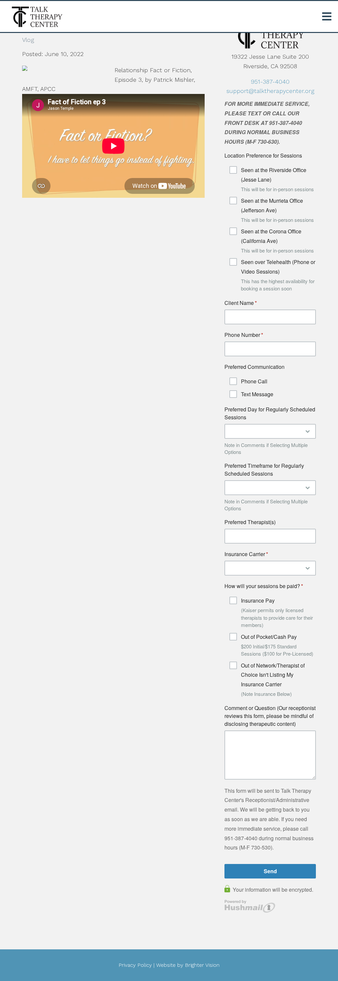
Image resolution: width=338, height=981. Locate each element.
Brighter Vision (202, 965)
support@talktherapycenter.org (270, 90)
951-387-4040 (270, 81)
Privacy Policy (135, 965)
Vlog (28, 40)
